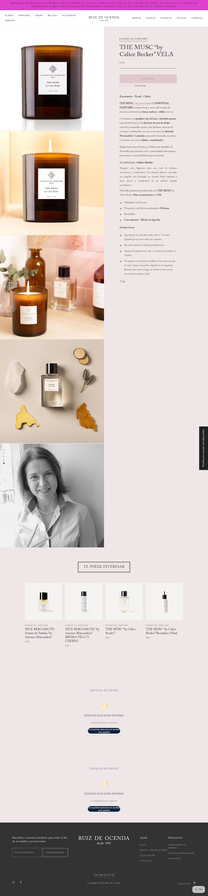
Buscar (181, 18)
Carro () (197, 18)
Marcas (136, 18)
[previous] (19, 612)
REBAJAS (10, 20)
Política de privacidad (181, 853)
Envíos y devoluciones (153, 850)
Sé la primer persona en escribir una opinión (104, 731)
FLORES (9, 15)
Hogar (39, 15)
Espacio (150, 18)
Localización (147, 855)
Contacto (166, 18)
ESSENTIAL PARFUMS (134, 39)
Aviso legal (175, 859)
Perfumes (24, 15)
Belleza (52, 15)
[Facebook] (20, 882)
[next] (188, 612)
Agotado (148, 78)
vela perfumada (143, 103)
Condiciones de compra (177, 846)
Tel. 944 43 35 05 (103, 875)
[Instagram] (13, 882)
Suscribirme (55, 852)
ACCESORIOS (69, 15)
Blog (143, 845)
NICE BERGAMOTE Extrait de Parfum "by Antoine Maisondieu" (40, 633)
